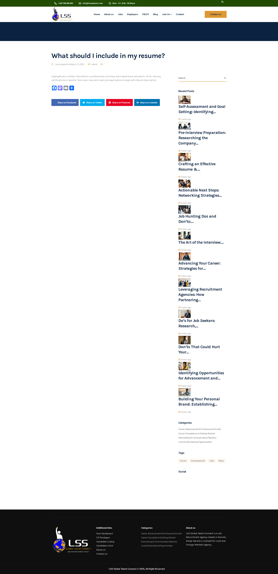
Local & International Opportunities (195, 442)
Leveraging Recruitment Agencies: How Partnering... (200, 294)
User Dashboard (104, 533)
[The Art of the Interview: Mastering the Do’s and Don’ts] (184, 235)
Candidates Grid (104, 545)
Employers (132, 14)
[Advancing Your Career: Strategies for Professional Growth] (184, 256)
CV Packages (103, 537)
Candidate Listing (105, 541)
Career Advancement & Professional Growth (199, 429)
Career (183, 461)
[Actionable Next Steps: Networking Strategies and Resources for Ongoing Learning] (184, 183)
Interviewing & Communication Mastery (197, 438)
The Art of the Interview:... (201, 242)
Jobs (120, 14)
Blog (155, 14)
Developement (198, 461)
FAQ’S (145, 14)
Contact (180, 14)
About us (109, 14)
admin (94, 64)
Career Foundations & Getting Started (196, 433)
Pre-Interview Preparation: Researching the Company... (202, 138)
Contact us (101, 554)
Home (97, 14)
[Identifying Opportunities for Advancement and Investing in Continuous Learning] (184, 366)
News (221, 461)
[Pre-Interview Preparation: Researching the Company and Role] (184, 125)
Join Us (166, 14)
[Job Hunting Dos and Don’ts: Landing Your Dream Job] (184, 209)
